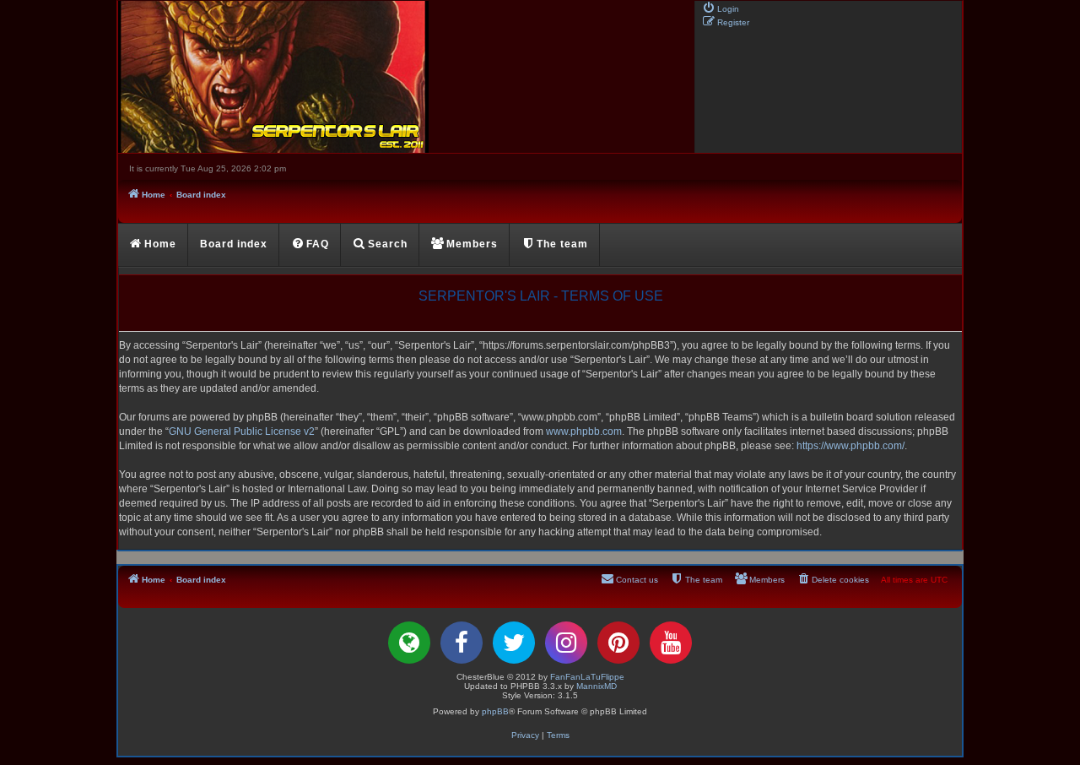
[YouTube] (671, 642)
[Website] (409, 642)
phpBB (495, 711)
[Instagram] (566, 642)
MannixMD (596, 686)
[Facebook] (461, 642)
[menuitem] (720, 8)
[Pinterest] (618, 642)
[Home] (405, 77)
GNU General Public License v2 (242, 431)
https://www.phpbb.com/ (850, 446)
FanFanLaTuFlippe (587, 676)
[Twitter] (514, 642)
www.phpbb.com (584, 431)
